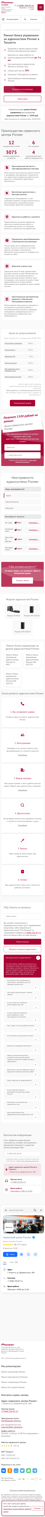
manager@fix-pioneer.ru (11, 1427)
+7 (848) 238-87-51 (25, 5)
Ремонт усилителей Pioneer (13, 1371)
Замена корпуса (10, 350)
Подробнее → (34, 523)
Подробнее (22, 755)
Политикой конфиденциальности (28, 1161)
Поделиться (3, 1470)
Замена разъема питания (13, 377)
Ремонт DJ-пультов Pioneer (13, 1387)
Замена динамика (11, 363)
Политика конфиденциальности (22, 1490)
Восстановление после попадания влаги (12, 370)
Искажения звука (9, 530)
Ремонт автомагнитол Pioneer (14, 1377)
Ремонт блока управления (13, 343)
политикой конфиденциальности (25, 461)
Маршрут (12, 1254)
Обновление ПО (10, 356)
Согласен (37, 1508)
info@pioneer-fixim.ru (11, 1420)
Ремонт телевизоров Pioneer (14, 1382)
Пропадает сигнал (9, 549)
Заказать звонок (22, 580)
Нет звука (8, 523)
